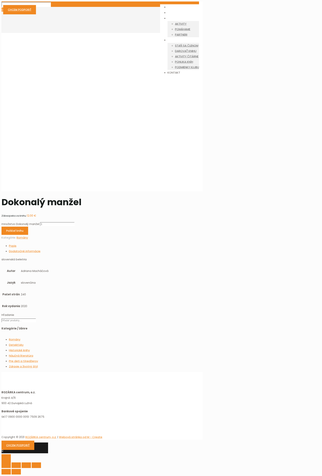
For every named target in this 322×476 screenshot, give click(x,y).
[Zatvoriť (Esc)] (6, 465)
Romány (14, 151)
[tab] (83, 245)
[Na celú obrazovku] (26, 465)
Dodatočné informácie (24, 251)
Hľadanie (7, 315)
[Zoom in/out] (36, 465)
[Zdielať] (16, 465)
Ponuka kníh (17, 145)
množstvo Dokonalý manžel (20, 224)
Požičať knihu (14, 231)
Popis (12, 246)
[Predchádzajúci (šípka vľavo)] (6, 472)
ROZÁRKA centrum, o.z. (40, 437)
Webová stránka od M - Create (80, 437)
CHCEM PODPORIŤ (19, 10)
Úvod (12, 140)
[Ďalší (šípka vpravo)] (16, 472)
